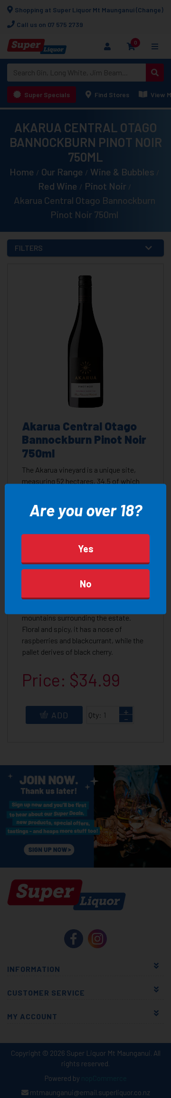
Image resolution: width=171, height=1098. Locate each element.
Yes (86, 548)
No (86, 583)
